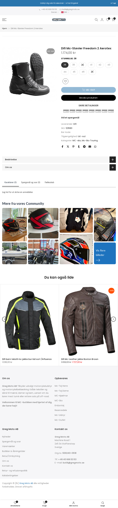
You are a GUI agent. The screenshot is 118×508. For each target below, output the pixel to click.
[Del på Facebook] (62, 146)
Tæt (5, 3)
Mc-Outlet (60, 420)
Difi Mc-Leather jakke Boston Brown (79, 359)
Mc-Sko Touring (90, 140)
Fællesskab (49, 183)
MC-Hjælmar (61, 395)
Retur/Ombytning (11, 456)
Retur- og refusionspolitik (14, 470)
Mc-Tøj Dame (62, 390)
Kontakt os (7, 466)
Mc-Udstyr (60, 415)
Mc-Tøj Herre (61, 386)
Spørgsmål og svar (11, 441)
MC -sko (77, 140)
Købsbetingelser (10, 475)
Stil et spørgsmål (70, 117)
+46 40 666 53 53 (49, 9)
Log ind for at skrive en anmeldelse (17, 192)
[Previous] (4, 319)
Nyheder (6, 436)
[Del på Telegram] (84, 146)
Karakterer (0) (10, 183)
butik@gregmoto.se (70, 9)
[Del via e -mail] (89, 146)
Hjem (4, 28)
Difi (75, 124)
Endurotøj (59, 405)
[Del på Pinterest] (73, 146)
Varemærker (8, 446)
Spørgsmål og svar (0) (30, 183)
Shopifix (29, 486)
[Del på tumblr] (79, 146)
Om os (5, 461)
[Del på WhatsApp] (95, 146)
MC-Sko (59, 400)
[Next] (113, 319)
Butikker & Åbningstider (13, 451)
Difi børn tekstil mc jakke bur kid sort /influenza (27, 359)
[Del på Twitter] (68, 146)
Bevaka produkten (88, 97)
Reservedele (61, 410)
